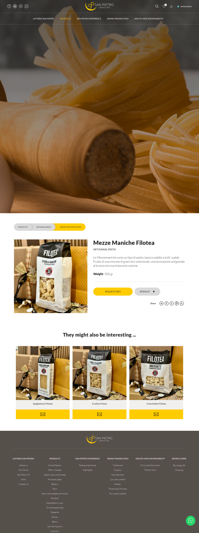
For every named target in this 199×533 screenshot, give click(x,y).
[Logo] (99, 6)
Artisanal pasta (43, 227)
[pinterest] (177, 303)
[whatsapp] (182, 303)
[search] (156, 6)
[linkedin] (161, 303)
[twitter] (172, 303)
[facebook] (167, 303)
